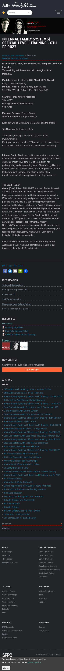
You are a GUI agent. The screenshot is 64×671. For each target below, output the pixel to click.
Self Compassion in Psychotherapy (20, 518)
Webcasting (44, 631)
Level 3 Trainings (46, 559)
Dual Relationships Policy (16, 331)
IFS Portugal (7, 552)
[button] (6, 346)
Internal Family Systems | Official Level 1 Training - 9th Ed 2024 (32, 425)
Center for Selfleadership (12, 631)
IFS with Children (11, 507)
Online (7, 58)
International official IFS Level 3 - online (21, 464)
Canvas (42, 627)
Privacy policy (41, 655)
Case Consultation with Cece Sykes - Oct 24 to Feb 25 (28, 414)
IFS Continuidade (11, 503)
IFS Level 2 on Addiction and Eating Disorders (24, 400)
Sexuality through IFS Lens (16, 468)
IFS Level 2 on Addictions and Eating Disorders (25, 489)
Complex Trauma (46, 562)
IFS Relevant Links (9, 638)
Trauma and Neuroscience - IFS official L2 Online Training (30, 471)
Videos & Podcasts (46, 591)
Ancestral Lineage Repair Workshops (21, 461)
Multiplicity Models (9, 562)
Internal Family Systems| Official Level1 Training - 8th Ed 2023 (32, 432)
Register (5, 634)
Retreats (5, 609)
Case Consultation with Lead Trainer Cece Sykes (26, 443)
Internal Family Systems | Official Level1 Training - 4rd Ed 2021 (32, 475)
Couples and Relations (48, 566)
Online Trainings (8, 602)
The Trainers (7, 559)
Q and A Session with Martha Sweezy (21, 411)
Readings (42, 602)
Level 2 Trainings (46, 555)
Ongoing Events (8, 591)
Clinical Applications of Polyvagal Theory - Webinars (27, 486)
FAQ (4, 613)
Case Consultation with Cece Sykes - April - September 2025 (31, 407)
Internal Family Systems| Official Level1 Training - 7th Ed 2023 (32, 439)
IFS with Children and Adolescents (19, 500)
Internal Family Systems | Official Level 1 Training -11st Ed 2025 (32, 403)
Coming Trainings (9, 595)
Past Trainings (8, 598)
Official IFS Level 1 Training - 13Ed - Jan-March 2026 (27, 389)
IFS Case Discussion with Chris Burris (21, 453)
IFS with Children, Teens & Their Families (22, 511)
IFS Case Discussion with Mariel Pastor (21, 446)
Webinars (43, 598)
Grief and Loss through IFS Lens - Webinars (23, 496)
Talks (41, 595)
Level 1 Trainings (20, 58)
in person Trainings (10, 605)
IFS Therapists (8, 627)
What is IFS (6, 555)
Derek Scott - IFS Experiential (17, 514)
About (58, 655)
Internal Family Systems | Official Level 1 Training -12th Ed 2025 (33, 396)
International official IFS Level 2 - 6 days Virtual (25, 428)
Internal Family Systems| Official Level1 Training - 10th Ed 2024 (32, 418)
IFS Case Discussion (13, 478)
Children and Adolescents (49, 570)
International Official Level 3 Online (20, 421)
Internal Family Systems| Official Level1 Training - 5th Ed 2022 (32, 450)
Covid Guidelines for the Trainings (20, 334)
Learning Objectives (14, 327)
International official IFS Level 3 (18, 482)
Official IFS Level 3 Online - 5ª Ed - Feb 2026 (23, 393)
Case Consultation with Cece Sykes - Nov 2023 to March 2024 (32, 436)
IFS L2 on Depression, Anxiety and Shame (23, 457)
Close (6, 668)
